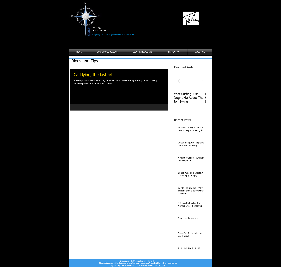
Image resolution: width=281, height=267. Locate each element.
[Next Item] (201, 81)
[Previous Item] (179, 81)
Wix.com (161, 266)
